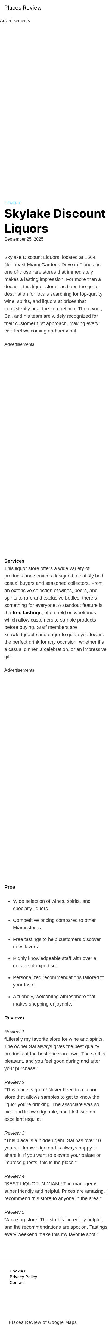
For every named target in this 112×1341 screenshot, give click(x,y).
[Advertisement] (56, 105)
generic (12, 203)
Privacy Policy (23, 1277)
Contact (17, 1282)
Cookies (18, 1271)
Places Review (23, 7)
